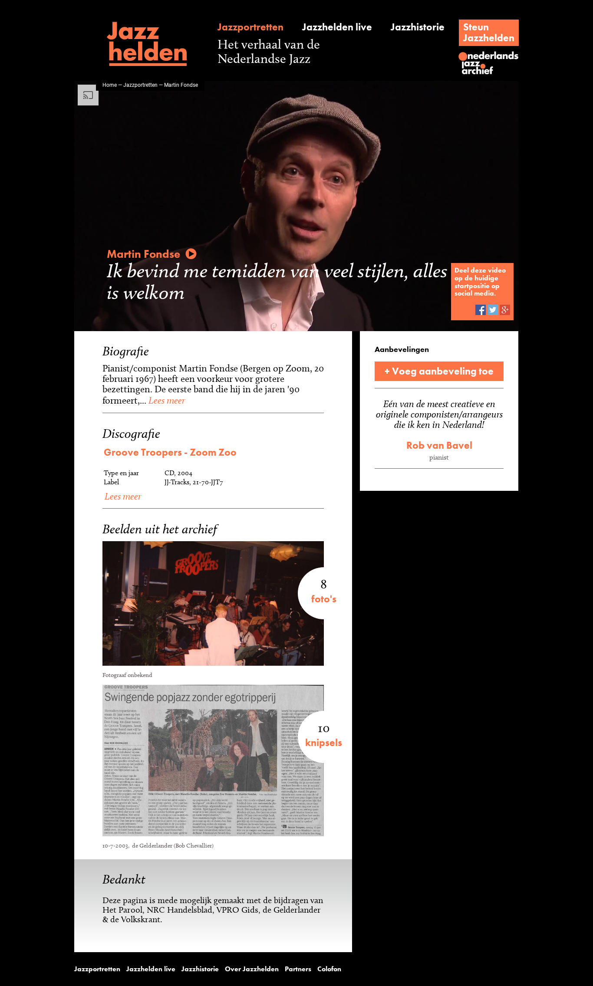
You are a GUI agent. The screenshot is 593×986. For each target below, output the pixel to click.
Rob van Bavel (439, 445)
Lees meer (165, 400)
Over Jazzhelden (252, 969)
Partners (298, 969)
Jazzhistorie (418, 27)
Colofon (329, 969)
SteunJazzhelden (488, 32)
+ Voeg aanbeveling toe (439, 371)
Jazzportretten (250, 27)
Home (109, 84)
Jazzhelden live (337, 27)
